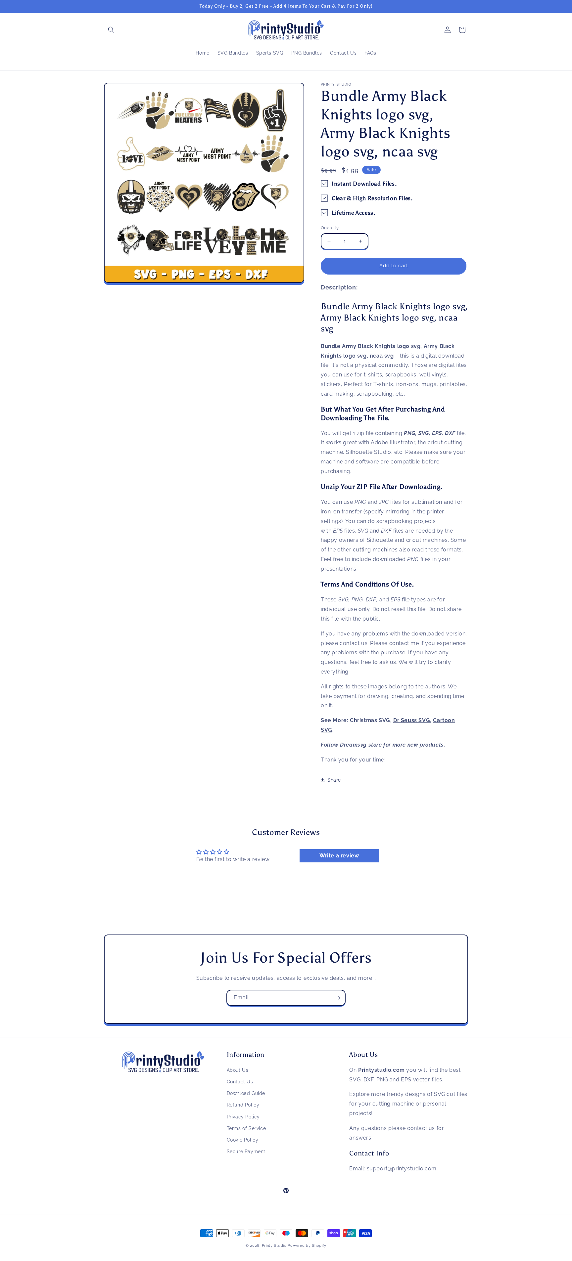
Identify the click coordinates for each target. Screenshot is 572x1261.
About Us (238, 1070)
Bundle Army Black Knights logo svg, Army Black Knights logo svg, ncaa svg (394, 317)
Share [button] (334, 780)
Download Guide (246, 1093)
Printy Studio (274, 1245)
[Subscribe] (337, 998)
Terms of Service (246, 1128)
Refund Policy (243, 1105)
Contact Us (240, 1081)
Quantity (330, 227)
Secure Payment (246, 1151)
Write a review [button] (339, 855)
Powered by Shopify (307, 1245)
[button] (111, 29)
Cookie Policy (243, 1140)
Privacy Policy (243, 1116)
